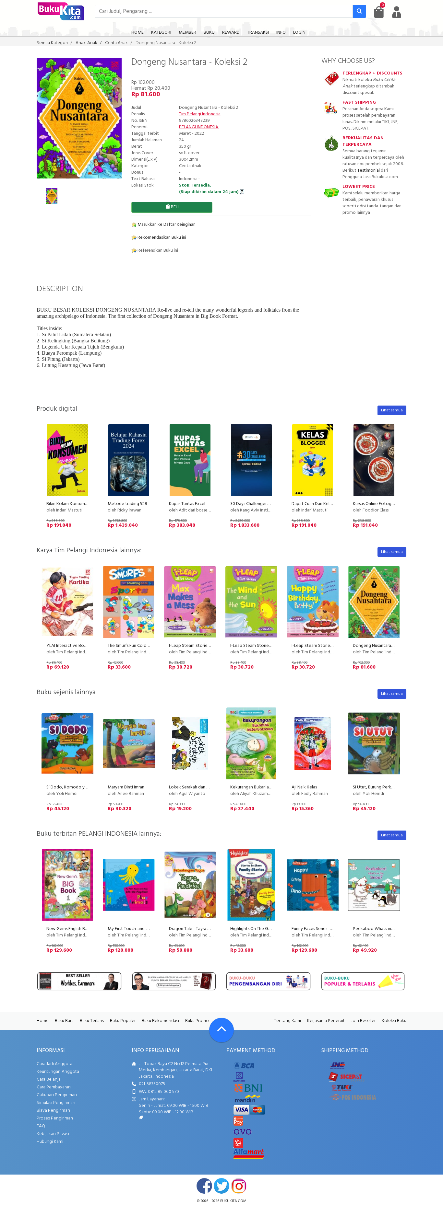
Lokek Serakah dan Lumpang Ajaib (201, 787)
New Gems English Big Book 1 (74, 929)
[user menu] (396, 12)
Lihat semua (392, 410)
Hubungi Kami (50, 1141)
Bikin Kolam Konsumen (68, 504)
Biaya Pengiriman (53, 1110)
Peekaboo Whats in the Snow (382, 929)
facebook (204, 1186)
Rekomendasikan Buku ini (161, 237)
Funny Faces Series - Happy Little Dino (328, 929)
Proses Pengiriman (55, 1118)
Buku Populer (123, 1021)
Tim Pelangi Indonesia (200, 114)
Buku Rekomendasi (160, 1021)
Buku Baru (64, 1021)
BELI (174, 207)
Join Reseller (363, 1021)
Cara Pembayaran (54, 1087)
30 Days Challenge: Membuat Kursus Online (271, 504)
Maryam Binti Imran (126, 787)
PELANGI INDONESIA (199, 127)
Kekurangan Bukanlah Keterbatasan (264, 787)
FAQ (41, 1126)
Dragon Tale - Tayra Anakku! (195, 929)
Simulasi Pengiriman (56, 1103)
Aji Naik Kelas (304, 787)
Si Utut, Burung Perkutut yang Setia (387, 787)
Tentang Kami (287, 1021)
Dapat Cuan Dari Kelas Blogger (321, 504)
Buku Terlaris (92, 1021)
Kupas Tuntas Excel (187, 504)
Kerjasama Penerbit (326, 1021)
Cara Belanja (49, 1079)
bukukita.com (233, 1201)
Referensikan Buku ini (157, 250)
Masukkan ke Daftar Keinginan (166, 224)
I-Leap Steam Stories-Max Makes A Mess (208, 645)
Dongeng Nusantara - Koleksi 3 (382, 645)
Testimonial (368, 170)
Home (43, 1021)
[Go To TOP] (221, 1030)
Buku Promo (197, 1021)
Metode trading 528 (127, 504)
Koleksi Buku (394, 1021)
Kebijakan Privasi (53, 1134)
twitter (221, 1186)
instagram (239, 1186)
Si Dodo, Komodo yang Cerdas (76, 787)
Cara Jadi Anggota (54, 1064)
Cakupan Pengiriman (57, 1095)
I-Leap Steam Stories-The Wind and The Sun (272, 645)
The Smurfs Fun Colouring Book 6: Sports (147, 645)
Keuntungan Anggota (58, 1071)
